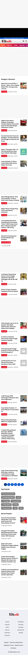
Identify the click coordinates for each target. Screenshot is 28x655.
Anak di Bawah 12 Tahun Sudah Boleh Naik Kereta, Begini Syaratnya (9, 163)
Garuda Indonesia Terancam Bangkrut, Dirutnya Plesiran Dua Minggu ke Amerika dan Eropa (10, 138)
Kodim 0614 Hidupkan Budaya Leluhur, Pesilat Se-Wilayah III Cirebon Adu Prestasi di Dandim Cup (9, 559)
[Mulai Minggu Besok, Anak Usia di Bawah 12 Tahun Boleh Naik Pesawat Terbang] (23, 199)
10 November (16, 501)
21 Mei (15, 504)
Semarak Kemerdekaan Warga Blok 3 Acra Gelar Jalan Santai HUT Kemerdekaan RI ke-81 (8, 520)
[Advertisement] (14, 14)
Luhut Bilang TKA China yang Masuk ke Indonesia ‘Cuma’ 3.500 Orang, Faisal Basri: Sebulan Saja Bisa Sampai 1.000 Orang (9, 224)
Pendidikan (21, 621)
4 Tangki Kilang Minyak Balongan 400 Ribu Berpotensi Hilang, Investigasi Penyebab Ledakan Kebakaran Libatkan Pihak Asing (8, 434)
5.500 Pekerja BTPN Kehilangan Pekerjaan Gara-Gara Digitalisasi (10, 397)
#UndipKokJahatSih (8, 497)
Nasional (9, 45)
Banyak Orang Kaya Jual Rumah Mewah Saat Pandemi (8, 237)
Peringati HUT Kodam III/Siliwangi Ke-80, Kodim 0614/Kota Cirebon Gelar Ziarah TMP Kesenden (9, 533)
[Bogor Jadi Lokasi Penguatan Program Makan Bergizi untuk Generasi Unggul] (23, 546)
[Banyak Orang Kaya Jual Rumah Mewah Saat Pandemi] (23, 238)
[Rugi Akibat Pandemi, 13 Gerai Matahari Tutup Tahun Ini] (23, 410)
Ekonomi (22, 45)
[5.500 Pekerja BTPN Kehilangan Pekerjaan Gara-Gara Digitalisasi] (23, 398)
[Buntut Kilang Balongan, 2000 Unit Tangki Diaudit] (23, 422)
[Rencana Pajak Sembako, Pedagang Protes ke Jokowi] (23, 292)
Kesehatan (7, 632)
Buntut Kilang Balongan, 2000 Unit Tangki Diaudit (9, 420)
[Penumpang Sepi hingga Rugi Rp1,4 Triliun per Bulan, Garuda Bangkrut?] (23, 351)
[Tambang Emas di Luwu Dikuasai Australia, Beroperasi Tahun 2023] (23, 363)
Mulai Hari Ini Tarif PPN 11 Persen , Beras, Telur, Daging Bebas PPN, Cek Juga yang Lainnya (10, 86)
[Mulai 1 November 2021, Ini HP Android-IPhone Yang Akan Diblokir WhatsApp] (23, 152)
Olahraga (20, 627)
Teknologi (20, 624)
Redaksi (6, 642)
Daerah (3, 45)
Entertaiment (20, 630)
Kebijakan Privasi (9, 645)
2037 (21, 508)
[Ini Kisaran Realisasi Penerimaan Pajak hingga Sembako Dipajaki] (23, 339)
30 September (6, 508)
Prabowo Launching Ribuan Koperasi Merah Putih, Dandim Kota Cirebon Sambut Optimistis (10, 572)
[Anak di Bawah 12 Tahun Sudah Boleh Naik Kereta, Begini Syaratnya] (23, 164)
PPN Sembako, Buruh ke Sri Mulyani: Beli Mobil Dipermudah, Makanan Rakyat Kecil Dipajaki (9, 325)
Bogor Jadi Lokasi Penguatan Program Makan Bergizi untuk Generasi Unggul (10, 546)
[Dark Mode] (23, 41)
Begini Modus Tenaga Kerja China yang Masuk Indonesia (9, 210)
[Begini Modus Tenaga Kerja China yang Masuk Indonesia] (23, 211)
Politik (15, 45)
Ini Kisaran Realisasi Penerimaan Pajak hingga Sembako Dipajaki (9, 338)
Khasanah (7, 635)
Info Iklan (13, 648)
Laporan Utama (6, 242)
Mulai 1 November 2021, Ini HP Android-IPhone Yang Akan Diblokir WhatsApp (9, 151)
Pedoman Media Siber (16, 642)
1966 (15, 508)
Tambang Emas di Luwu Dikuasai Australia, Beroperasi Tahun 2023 (8, 362)
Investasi (4, 367)
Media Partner (19, 645)
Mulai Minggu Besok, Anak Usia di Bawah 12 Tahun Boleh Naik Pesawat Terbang (10, 198)
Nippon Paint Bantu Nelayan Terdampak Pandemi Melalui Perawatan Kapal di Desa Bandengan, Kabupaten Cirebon (10, 124)
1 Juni (18, 497)
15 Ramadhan (6, 504)
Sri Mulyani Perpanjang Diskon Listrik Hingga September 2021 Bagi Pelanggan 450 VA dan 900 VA (9, 277)
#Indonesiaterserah (8, 494)
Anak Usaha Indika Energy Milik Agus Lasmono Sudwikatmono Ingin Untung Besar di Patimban (9, 473)
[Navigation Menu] (26, 41)
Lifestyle (21, 632)
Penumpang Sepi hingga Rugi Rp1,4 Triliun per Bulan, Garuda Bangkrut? (10, 350)
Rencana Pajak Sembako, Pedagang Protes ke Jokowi (9, 290)
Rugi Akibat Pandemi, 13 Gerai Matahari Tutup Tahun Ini (10, 409)
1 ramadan (5, 501)
